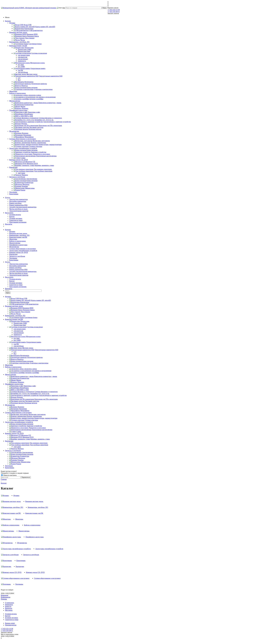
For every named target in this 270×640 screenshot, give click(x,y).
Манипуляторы (14, 101)
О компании (9, 603)
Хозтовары (13, 192)
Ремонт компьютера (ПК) (18, 205)
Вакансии (8, 608)
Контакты (8, 224)
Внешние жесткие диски (18, 32)
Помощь (4, 599)
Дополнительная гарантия (18, 211)
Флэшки (12, 23)
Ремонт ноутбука (15, 203)
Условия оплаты (15, 215)
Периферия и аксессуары (18, 110)
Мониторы (13, 91)
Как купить (9, 213)
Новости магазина (10, 475)
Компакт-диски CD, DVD (18, 160)
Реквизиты (9, 604)
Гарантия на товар (15, 220)
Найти (8, 293)
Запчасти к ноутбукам (17, 177)
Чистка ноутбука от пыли (18, 209)
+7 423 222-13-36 (114, 10)
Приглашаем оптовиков (17, 222)
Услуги (7, 197)
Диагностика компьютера (18, 199)
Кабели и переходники (17, 93)
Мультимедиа (14, 131)
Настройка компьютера (17, 201)
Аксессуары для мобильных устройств (23, 148)
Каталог (8, 21)
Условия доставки (15, 218)
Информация (5, 597)
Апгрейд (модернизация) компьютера (22, 207)
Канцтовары (13, 194)
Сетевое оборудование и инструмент (22, 139)
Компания (4, 595)
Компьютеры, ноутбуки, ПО (19, 42)
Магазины (8, 610)
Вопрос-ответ (10, 623)
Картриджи (13, 167)
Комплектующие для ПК (18, 46)
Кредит (12, 216)
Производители (10, 625)
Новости (8, 606)
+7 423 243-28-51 (114, 11)
